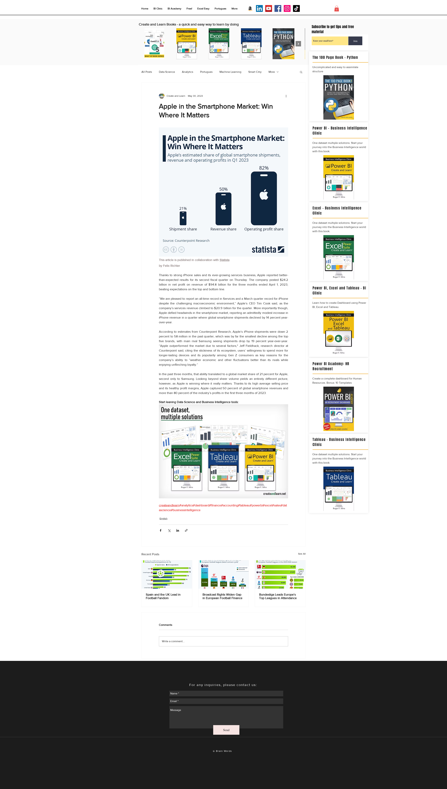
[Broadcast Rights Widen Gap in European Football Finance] (223, 574)
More (272, 71)
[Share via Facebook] (160, 530)
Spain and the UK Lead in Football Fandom (163, 596)
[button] (301, 72)
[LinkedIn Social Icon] (259, 8)
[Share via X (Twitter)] (169, 530)
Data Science (167, 71)
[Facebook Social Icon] (277, 8)
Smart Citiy (255, 71)
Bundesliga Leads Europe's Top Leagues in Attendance (278, 596)
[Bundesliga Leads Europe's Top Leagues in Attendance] (280, 574)
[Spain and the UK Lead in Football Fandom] (167, 574)
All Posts (146, 71)
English (163, 518)
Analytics (187, 71)
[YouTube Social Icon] (268, 8)
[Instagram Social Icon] (287, 8)
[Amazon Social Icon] (250, 8)
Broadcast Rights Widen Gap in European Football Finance (222, 596)
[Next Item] (298, 43)
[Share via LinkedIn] (177, 530)
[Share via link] (186, 530)
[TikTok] (296, 8)
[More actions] (286, 96)
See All (302, 553)
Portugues (206, 71)
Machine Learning (230, 71)
